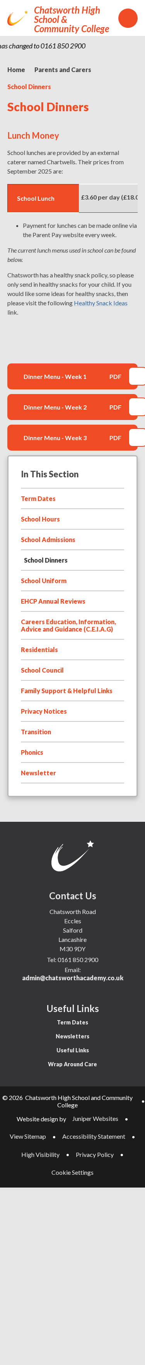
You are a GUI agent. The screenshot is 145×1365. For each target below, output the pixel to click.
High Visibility (40, 1154)
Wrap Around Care (72, 1064)
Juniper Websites (95, 1118)
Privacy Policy (95, 1154)
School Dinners (29, 86)
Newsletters (72, 1036)
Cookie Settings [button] (72, 1172)
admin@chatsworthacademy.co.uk (72, 977)
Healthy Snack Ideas (101, 302)
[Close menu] (128, 18)
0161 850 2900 (78, 959)
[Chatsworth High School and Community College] (17, 18)
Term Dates (72, 1022)
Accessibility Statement (93, 1136)
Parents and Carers (62, 69)
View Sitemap (28, 1136)
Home (16, 69)
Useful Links (72, 1050)
